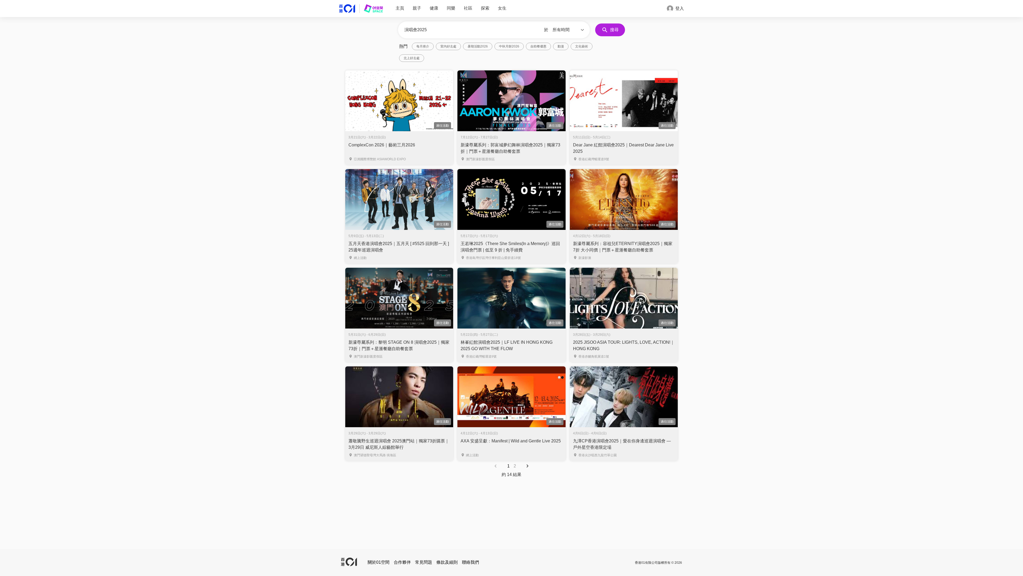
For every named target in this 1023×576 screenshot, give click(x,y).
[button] (569, 30)
